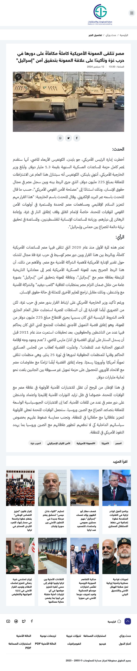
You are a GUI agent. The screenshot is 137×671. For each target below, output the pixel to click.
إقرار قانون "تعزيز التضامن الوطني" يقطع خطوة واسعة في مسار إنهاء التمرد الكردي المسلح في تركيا (21, 520)
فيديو (102, 643)
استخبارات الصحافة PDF (20, 645)
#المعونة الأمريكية (86, 443)
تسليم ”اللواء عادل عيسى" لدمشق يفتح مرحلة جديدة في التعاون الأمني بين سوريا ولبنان (53, 518)
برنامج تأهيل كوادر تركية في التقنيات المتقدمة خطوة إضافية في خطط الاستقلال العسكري (118, 518)
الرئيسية (124, 35)
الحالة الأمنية (23, 635)
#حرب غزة (36, 443)
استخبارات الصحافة (94, 635)
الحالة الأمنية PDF (45, 643)
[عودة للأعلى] (128, 621)
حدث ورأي (111, 35)
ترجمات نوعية (48, 635)
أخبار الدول (125, 643)
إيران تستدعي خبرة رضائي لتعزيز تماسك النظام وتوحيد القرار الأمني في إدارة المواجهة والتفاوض (21, 586)
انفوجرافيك (74, 643)
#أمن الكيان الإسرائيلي (58, 443)
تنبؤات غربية (73, 635)
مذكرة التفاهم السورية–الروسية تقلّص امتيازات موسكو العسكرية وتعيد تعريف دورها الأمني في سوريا (86, 588)
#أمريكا (105, 443)
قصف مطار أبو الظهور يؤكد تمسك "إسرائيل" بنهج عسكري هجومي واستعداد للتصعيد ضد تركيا (86, 520)
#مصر (118, 443)
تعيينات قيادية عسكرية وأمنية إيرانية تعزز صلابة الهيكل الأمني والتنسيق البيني (117, 586)
